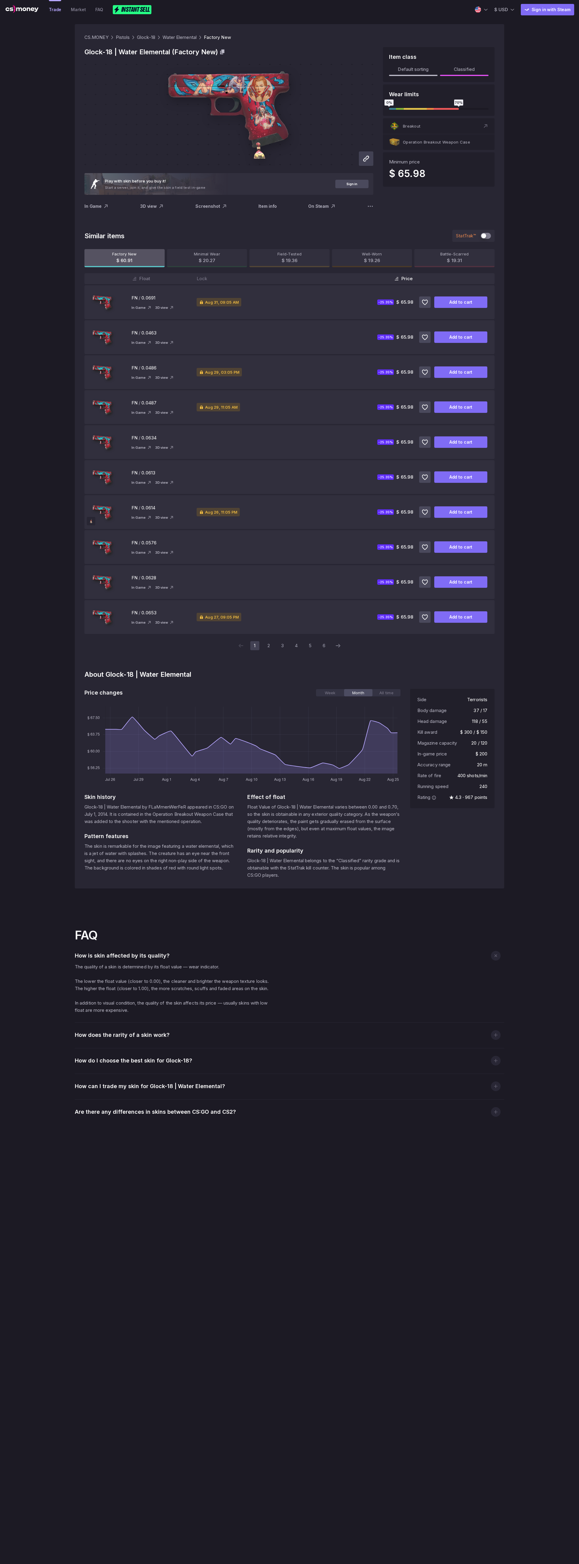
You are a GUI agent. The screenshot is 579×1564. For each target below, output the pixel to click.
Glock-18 (146, 37)
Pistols (123, 37)
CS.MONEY (96, 37)
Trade (55, 9)
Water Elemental (180, 37)
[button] (439, 126)
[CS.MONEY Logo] (22, 9)
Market (78, 9)
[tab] (330, 692)
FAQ (99, 9)
